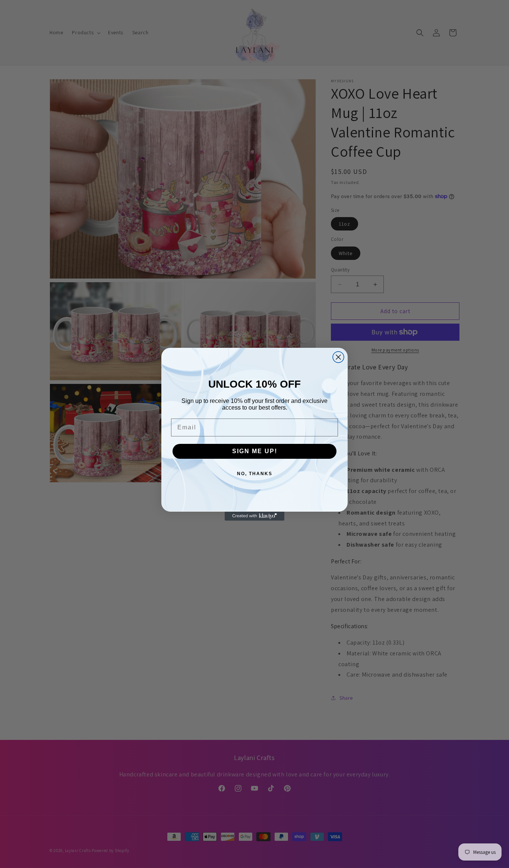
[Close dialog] (338, 357)
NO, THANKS (254, 473)
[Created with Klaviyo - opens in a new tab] (254, 516)
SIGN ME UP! (254, 451)
